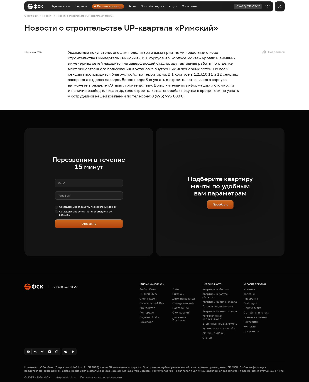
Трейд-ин (250, 294)
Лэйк (175, 289)
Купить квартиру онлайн (218, 328)
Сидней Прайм (149, 317)
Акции (132, 6)
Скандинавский (183, 303)
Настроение (180, 308)
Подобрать (220, 204)
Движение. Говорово (179, 318)
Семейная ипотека (256, 312)
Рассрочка (251, 298)
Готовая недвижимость (218, 306)
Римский (178, 294)
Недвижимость (60, 6)
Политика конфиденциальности (101, 377)
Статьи (207, 337)
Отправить (89, 224)
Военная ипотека (255, 317)
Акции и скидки (213, 333)
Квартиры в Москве (215, 289)
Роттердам (146, 312)
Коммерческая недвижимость (212, 317)
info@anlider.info (65, 377)
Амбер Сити (147, 289)
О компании (189, 6)
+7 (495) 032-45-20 (64, 286)
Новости (47, 15)
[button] (273, 52)
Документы (251, 331)
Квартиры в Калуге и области (216, 295)
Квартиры (81, 6)
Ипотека (249, 289)
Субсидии (250, 303)
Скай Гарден (147, 298)
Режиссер (146, 322)
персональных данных (104, 206)
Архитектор (147, 308)
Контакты (250, 326)
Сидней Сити (148, 294)
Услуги (173, 6)
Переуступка (252, 308)
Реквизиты (251, 322)
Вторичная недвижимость (219, 323)
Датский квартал (183, 298)
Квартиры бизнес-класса (219, 301)
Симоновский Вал (151, 303)
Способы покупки (152, 6)
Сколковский (181, 312)
